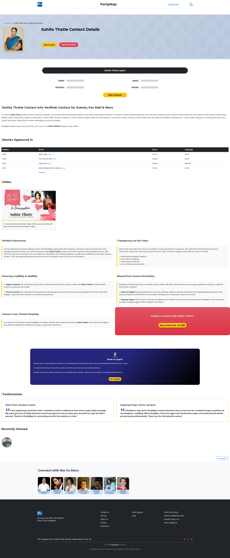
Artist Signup (137, 512)
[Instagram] (188, 539)
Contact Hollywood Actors (174, 516)
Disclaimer (105, 526)
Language (222, 458)
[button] (190, 4)
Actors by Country (171, 512)
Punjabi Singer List (171, 519)
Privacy (103, 522)
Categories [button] (173, 4)
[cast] (49, 154)
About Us (104, 519)
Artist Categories (170, 522)
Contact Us (105, 512)
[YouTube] (184, 539)
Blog (134, 516)
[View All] (42, 172)
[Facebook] (192, 539)
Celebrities (7, 23)
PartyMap (108, 4)
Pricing (103, 516)
